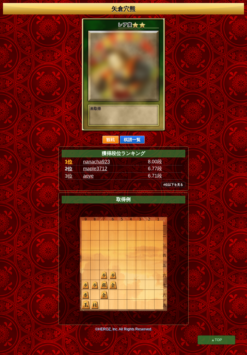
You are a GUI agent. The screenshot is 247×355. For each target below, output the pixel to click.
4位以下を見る (173, 184)
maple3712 (95, 168)
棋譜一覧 (132, 139)
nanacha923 (96, 161)
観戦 (110, 139)
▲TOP (216, 340)
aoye (88, 175)
